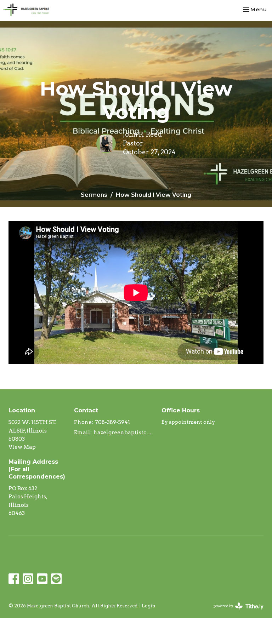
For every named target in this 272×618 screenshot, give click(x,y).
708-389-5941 (112, 422)
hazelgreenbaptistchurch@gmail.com (124, 432)
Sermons (94, 194)
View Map (22, 447)
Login (148, 605)
